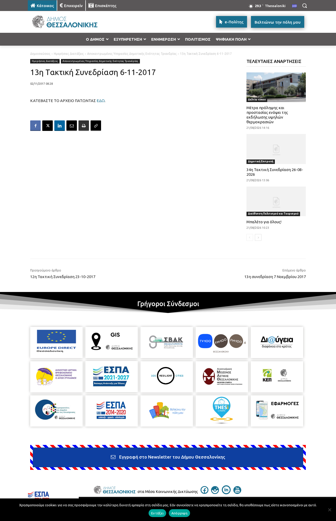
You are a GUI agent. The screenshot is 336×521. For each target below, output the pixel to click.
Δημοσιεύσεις (40, 53)
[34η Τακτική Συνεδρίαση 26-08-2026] (276, 149)
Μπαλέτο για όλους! (263, 222)
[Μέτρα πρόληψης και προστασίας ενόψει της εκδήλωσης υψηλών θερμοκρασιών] (276, 87)
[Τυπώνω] (83, 125)
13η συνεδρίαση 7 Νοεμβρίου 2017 (275, 276)
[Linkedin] (59, 125)
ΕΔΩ (101, 100)
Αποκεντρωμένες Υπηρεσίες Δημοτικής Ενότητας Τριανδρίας (132, 53)
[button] (304, 5)
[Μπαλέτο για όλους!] (276, 201)
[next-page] (258, 237)
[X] (47, 125)
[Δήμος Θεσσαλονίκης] (70, 22)
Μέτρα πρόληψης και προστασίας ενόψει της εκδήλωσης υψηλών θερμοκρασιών (267, 114)
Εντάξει (157, 513)
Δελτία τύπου (257, 99)
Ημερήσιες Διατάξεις (69, 53)
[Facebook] (35, 125)
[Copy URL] (96, 125)
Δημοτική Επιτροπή (260, 161)
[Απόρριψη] (329, 509)
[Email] (71, 125)
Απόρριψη (179, 513)
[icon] (204, 492)
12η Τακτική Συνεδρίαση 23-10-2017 (62, 276)
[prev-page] (249, 237)
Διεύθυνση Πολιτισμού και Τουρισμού (273, 213)
